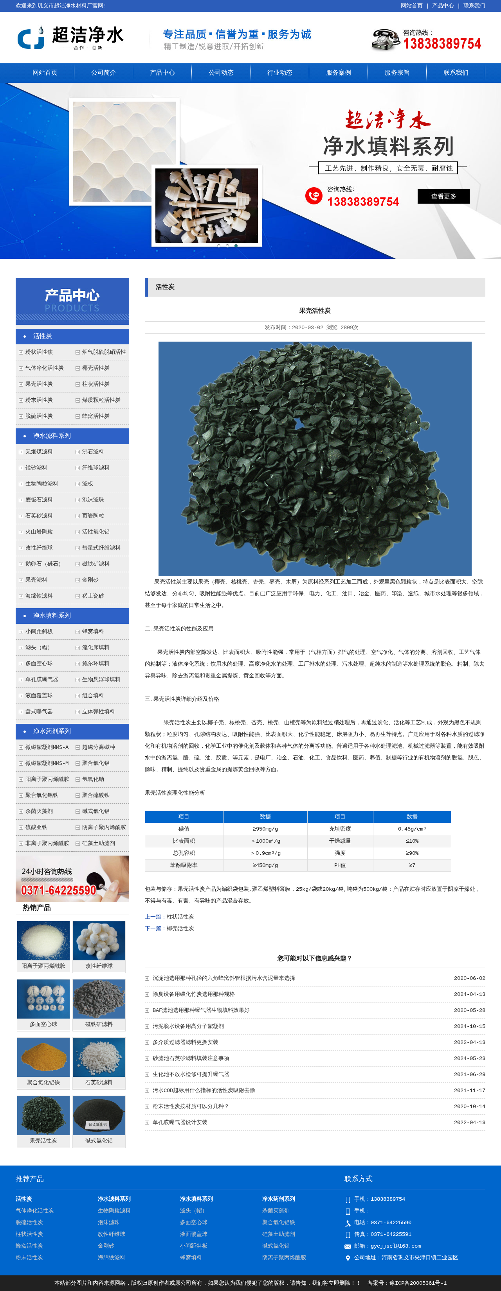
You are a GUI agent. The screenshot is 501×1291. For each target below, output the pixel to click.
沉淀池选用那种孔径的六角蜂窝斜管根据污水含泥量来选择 (224, 978)
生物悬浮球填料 (101, 680)
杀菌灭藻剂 (39, 811)
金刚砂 (90, 580)
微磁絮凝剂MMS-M (46, 763)
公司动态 (221, 73)
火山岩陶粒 (39, 532)
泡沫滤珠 (93, 500)
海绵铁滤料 (39, 596)
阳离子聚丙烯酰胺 (47, 779)
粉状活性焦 (39, 352)
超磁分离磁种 (98, 747)
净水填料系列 (52, 616)
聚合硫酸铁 (96, 795)
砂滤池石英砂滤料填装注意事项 (191, 1058)
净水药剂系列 (52, 731)
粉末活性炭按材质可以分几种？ (191, 1106)
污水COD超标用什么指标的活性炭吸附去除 (204, 1090)
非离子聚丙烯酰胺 (47, 843)
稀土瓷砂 (93, 596)
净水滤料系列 (52, 436)
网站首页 (412, 6)
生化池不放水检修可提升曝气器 (191, 1074)
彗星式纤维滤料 (101, 548)
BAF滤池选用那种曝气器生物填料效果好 (201, 1010)
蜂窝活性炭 (96, 416)
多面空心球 (39, 664)
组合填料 (93, 696)
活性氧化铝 (96, 532)
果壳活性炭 (39, 384)
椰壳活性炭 (96, 368)
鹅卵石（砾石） (44, 564)
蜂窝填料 (93, 631)
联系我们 (474, 6)
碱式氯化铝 (96, 811)
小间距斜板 (39, 631)
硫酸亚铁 (36, 827)
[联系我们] (72, 900)
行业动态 (279, 73)
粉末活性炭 (39, 400)
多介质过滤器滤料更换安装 (185, 1042)
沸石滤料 (93, 452)
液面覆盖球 (39, 696)
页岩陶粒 (93, 516)
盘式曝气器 (39, 712)
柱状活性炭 (96, 384)
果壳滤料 (36, 580)
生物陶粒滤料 (41, 484)
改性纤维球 (39, 548)
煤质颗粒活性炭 (101, 400)
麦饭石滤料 (39, 500)
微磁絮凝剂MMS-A (46, 747)
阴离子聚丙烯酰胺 (104, 827)
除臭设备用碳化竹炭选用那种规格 (194, 994)
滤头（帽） (39, 648)
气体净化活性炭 (44, 368)
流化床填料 (96, 648)
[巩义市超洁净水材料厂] (72, 52)
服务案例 (338, 73)
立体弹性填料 (98, 712)
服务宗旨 (397, 73)
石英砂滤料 (39, 516)
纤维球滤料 (96, 468)
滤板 (87, 484)
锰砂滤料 (36, 468)
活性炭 (42, 336)
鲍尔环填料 (96, 664)
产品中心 (443, 6)
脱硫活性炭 (39, 416)
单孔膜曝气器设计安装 (180, 1122)
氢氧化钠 (93, 779)
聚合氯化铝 (96, 763)
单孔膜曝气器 (41, 680)
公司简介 (103, 73)
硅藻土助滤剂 (98, 843)
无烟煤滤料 (39, 452)
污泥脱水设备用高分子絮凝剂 (188, 1026)
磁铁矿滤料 (96, 564)
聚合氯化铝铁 (41, 795)
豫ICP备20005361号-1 (418, 1283)
